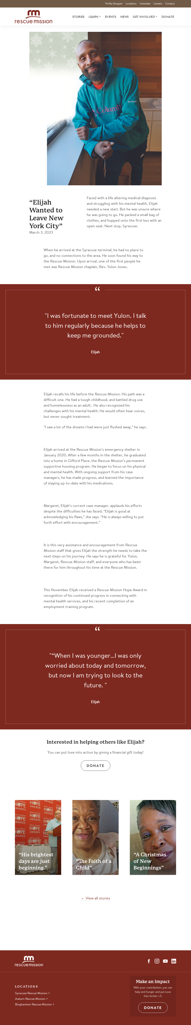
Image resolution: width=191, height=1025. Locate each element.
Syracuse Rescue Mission (31, 993)
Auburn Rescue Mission (30, 998)
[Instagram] (157, 961)
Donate (168, 17)
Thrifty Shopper (114, 4)
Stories (78, 17)
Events (110, 17)
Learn (93, 17)
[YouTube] (165, 961)
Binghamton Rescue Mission (34, 1004)
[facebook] (149, 961)
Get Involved (144, 17)
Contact (170, 4)
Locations (131, 4)
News (124, 17)
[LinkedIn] (173, 961)
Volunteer (145, 4)
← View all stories (95, 898)
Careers (158, 4)
